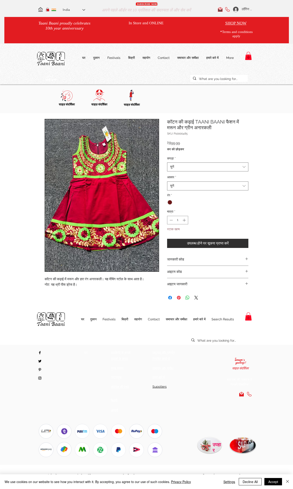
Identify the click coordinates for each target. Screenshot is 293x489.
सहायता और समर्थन (163, 352)
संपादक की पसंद (120, 387)
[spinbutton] (178, 220)
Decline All (250, 481)
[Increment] (184, 220)
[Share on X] (196, 297)
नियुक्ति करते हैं (161, 358)
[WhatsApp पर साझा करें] (187, 297)
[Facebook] (40, 353)
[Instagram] (40, 378)
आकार (171, 177)
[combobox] (207, 166)
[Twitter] (40, 361)
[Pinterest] (40, 370)
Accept (273, 481)
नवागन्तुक (116, 377)
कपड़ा (171, 158)
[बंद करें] (287, 481)
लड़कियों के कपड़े (120, 352)
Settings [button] (229, 481)
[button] (146, 4)
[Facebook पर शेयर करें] (170, 297)
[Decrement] (171, 220)
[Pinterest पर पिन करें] (179, 297)
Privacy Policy (181, 481)
